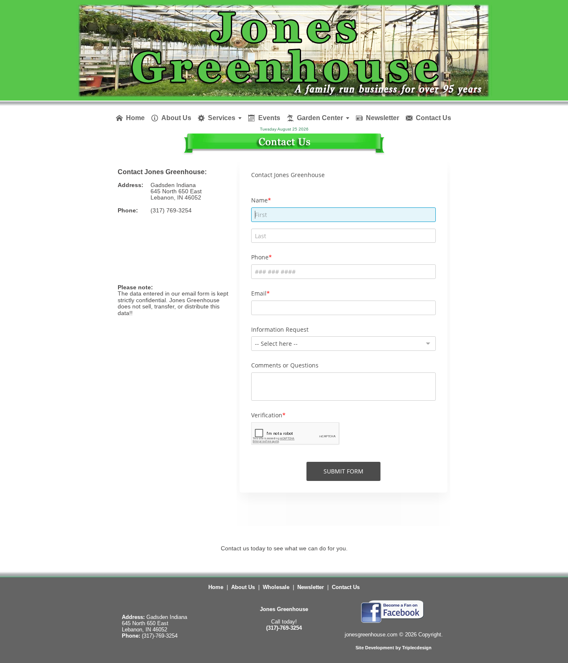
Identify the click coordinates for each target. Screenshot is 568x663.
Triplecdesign (417, 647)
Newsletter (310, 587)
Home (215, 587)
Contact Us (346, 587)
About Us (243, 587)
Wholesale (276, 587)
